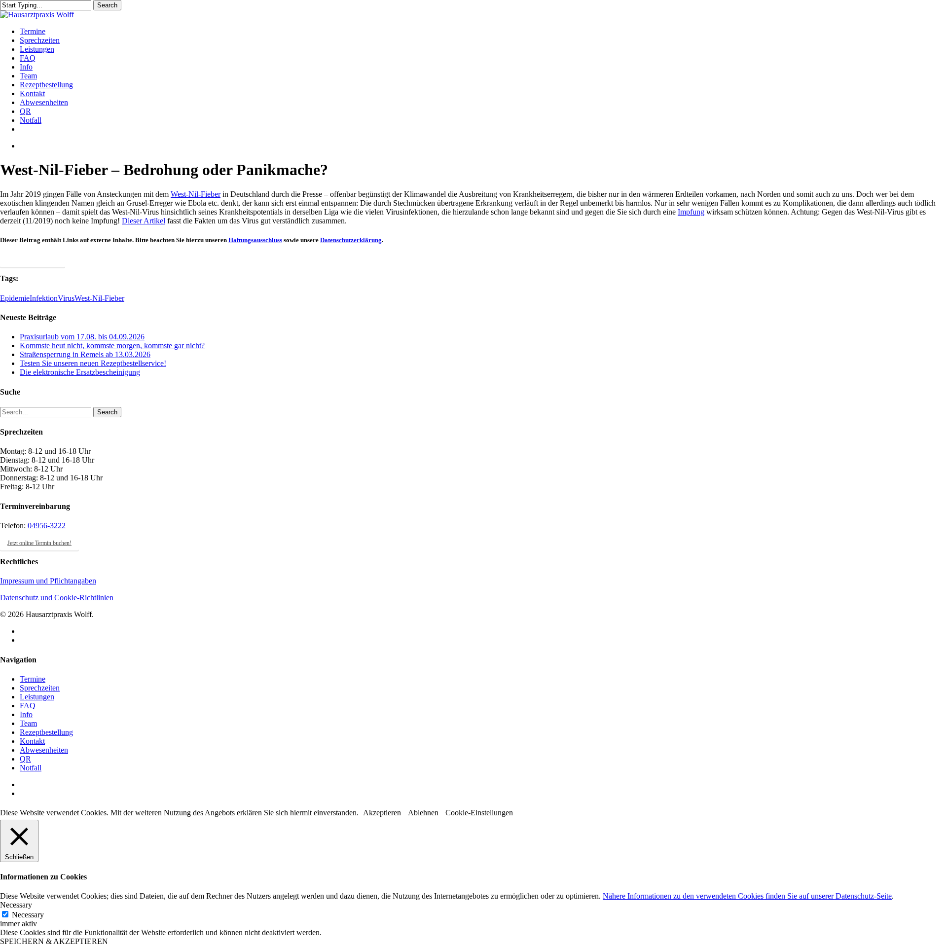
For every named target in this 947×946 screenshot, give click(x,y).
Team (28, 723)
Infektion (44, 298)
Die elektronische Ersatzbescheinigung (80, 372)
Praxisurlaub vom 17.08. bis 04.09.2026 (82, 336)
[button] (32, 260)
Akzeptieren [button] (382, 812)
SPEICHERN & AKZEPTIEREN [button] (54, 941)
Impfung (691, 212)
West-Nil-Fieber (195, 194)
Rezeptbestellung (46, 732)
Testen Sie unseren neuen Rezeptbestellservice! (93, 363)
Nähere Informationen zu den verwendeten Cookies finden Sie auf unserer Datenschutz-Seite (747, 896)
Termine (32, 679)
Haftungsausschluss (255, 240)
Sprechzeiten (40, 688)
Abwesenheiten (44, 750)
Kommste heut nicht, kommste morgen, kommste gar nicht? (112, 345)
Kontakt (32, 741)
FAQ (28, 705)
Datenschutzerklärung (351, 240)
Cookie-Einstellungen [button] (479, 812)
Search (107, 5)
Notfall (30, 768)
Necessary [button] (16, 905)
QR (25, 759)
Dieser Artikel (143, 221)
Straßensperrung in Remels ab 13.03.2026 (85, 354)
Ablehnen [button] (423, 812)
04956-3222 (47, 525)
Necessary (28, 914)
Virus (66, 298)
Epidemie (15, 298)
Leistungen (37, 696)
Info (26, 714)
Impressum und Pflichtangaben (48, 581)
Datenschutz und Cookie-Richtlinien (56, 597)
